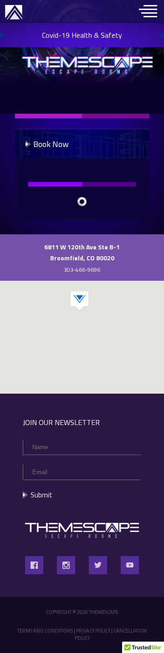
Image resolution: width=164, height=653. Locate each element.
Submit (41, 494)
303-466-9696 (82, 269)
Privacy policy (93, 630)
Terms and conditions (45, 630)
